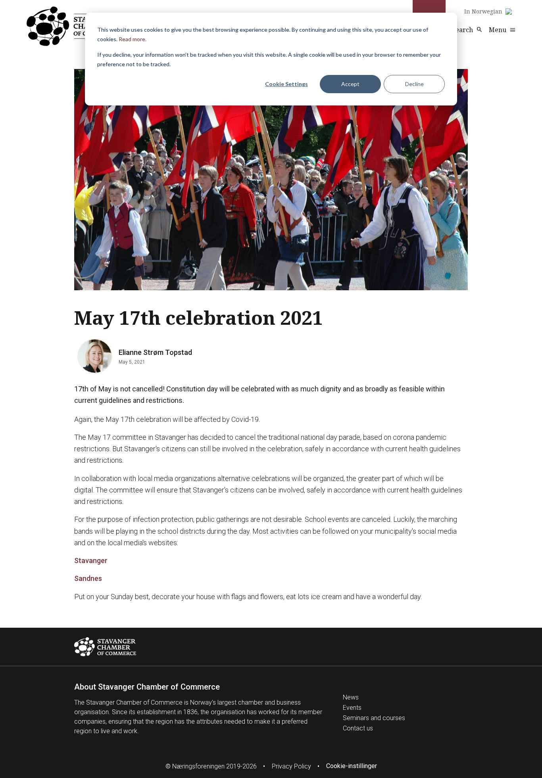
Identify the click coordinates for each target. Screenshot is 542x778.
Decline (414, 83)
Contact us (358, 728)
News (351, 697)
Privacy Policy (291, 766)
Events (352, 707)
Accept (350, 83)
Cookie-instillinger (351, 766)
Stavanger (91, 560)
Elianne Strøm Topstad (155, 352)
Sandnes (88, 578)
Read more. (132, 39)
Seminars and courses (374, 718)
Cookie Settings (286, 83)
